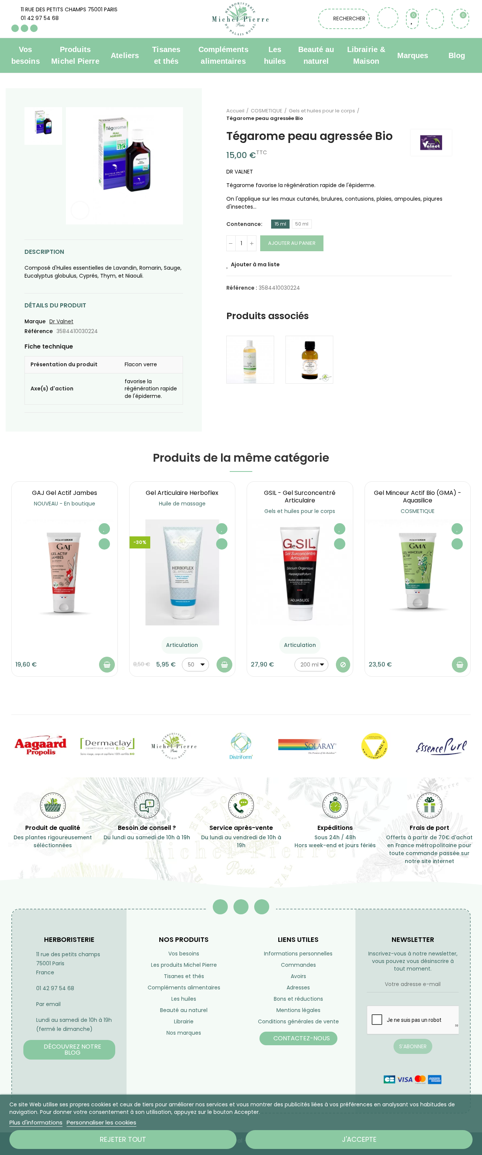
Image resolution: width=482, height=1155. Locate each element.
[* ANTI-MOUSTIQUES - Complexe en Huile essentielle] (309, 359)
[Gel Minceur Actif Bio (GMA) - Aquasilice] (418, 572)
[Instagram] (34, 28)
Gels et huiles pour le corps (299, 511)
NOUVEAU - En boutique (64, 503)
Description (44, 251)
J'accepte (359, 1139)
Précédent (427, 114)
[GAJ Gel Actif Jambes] (64, 572)
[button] (69, 1050)
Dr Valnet (61, 321)
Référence (38, 331)
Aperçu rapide (104, 544)
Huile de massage (182, 503)
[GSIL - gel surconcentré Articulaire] (300, 572)
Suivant (446, 114)
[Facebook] (15, 28)
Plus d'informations (36, 1122)
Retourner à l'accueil (437, 114)
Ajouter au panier (292, 243)
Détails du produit (55, 305)
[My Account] (435, 19)
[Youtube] (24, 28)
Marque (35, 321)
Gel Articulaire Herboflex (182, 492)
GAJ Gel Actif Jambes (64, 492)
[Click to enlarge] (80, 210)
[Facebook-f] (220, 906)
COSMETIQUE (418, 511)
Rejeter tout (123, 1139)
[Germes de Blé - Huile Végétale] (250, 359)
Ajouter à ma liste (255, 264)
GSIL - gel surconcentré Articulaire (300, 496)
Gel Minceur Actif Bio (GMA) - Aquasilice (417, 496)
